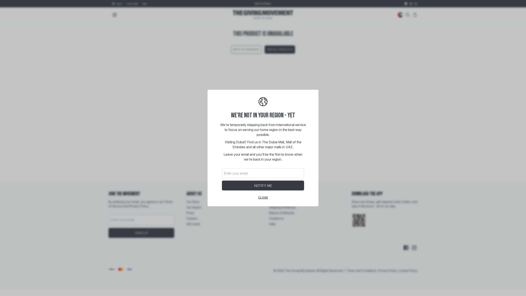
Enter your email (236, 173)
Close (263, 197)
